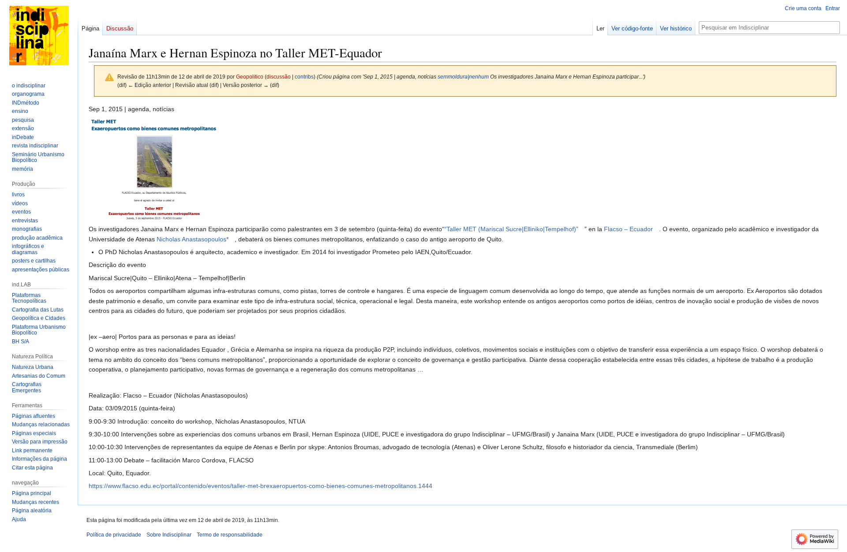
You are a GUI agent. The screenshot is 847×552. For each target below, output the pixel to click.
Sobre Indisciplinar (168, 535)
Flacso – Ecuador (628, 229)
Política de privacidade (113, 535)
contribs (304, 76)
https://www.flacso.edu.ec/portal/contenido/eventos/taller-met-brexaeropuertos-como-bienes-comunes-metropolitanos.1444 (260, 485)
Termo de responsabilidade (229, 535)
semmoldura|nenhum (463, 76)
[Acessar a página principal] (39, 35)
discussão (278, 76)
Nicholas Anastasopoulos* (193, 239)
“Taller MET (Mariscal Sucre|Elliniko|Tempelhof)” (511, 229)
